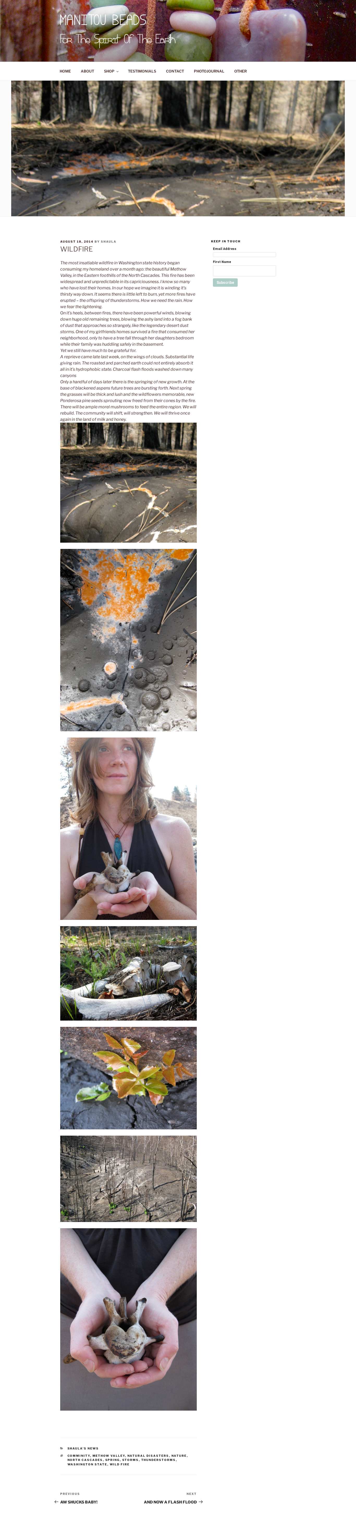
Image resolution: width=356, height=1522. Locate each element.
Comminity (78, 1456)
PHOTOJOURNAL (209, 71)
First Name (222, 262)
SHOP (109, 71)
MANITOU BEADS (103, 21)
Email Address (224, 249)
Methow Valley (109, 1456)
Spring (112, 1460)
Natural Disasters (148, 1456)
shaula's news (83, 1448)
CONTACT (175, 71)
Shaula (108, 241)
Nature (179, 1456)
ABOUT (87, 71)
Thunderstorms (158, 1460)
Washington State (87, 1464)
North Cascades (85, 1460)
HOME (65, 71)
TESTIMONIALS (142, 71)
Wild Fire (120, 1464)
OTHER (240, 71)
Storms (130, 1460)
